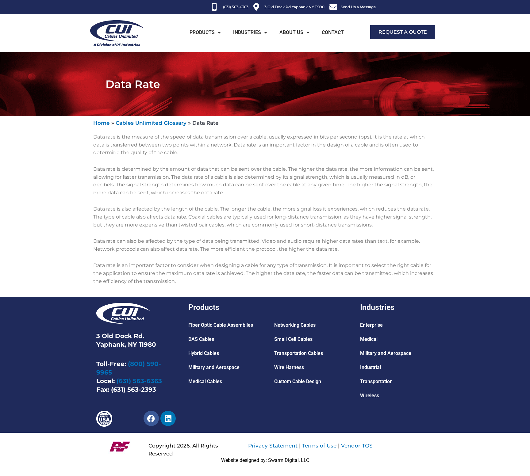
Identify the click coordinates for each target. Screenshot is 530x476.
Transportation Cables (298, 353)
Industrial (370, 367)
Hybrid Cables (203, 353)
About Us (291, 32)
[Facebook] (151, 418)
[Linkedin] (168, 418)
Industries (247, 32)
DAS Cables (201, 339)
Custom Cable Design (297, 381)
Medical (369, 339)
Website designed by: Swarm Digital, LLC (265, 460)
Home (101, 123)
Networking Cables (295, 325)
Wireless (369, 395)
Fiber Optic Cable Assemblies (220, 325)
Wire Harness (289, 367)
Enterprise (371, 325)
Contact (333, 32)
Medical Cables (205, 381)
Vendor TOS (357, 446)
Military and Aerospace (214, 367)
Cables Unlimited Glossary (151, 123)
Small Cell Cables (293, 339)
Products (202, 32)
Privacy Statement (273, 446)
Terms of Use (319, 446)
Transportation (376, 381)
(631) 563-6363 (139, 381)
